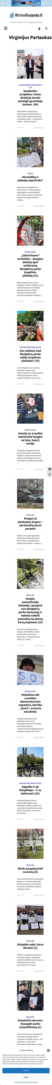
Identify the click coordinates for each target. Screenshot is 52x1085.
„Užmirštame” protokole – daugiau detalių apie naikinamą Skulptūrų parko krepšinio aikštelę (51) (30, 265)
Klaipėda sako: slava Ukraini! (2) (30, 946)
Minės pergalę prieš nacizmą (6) (30, 870)
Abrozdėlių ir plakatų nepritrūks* (30, 179)
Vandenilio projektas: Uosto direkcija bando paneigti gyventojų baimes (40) (30, 98)
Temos (38, 347)
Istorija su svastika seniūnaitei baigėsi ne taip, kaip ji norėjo (30, 438)
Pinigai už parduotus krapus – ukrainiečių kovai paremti (30, 524)
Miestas (27, 251)
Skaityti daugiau (39, 128)
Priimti (26, 1070)
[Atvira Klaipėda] (26, 17)
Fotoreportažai (24, 84)
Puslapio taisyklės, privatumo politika (26, 1082)
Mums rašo (30, 515)
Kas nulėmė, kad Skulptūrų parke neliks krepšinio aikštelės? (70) (30, 356)
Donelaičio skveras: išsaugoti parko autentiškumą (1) (30, 1023)
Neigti (26, 1077)
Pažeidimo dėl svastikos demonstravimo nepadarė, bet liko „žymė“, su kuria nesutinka (30, 703)
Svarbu (32, 84)
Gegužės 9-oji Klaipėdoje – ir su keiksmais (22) (30, 790)
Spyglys (30, 173)
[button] (48, 1050)
